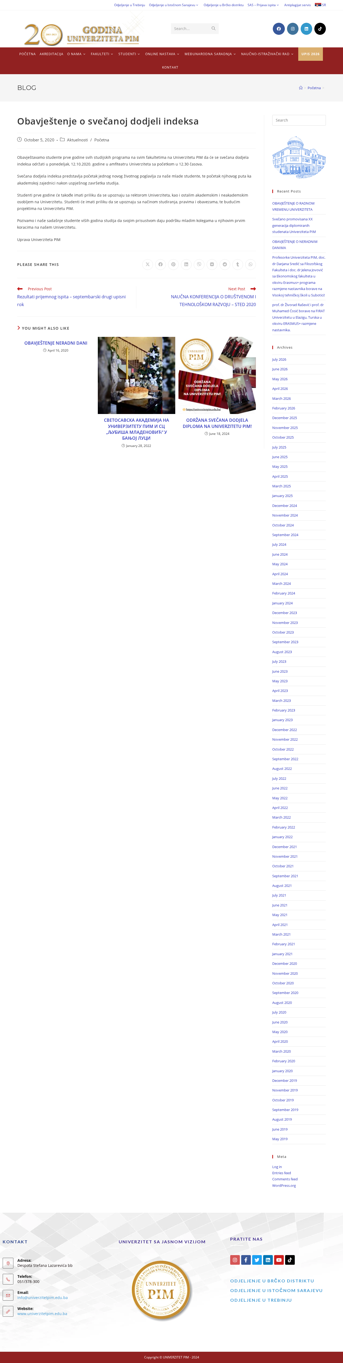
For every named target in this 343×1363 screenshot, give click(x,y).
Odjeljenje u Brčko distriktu (224, 5)
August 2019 (282, 1119)
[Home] (301, 87)
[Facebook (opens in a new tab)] (279, 29)
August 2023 (282, 651)
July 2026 (279, 359)
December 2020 (284, 963)
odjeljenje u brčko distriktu (272, 1280)
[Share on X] (147, 264)
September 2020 (285, 992)
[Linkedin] (268, 1260)
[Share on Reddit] (224, 264)
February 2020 (283, 1061)
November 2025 (285, 427)
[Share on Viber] (199, 264)
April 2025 (280, 476)
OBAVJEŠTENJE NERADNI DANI (55, 343)
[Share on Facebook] (160, 264)
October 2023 (283, 632)
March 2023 (281, 700)
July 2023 (279, 661)
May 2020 (280, 1031)
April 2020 (280, 1041)
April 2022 (280, 807)
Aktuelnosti (77, 139)
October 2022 (283, 749)
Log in (277, 1166)
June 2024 (280, 554)
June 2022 (280, 788)
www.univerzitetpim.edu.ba (42, 1313)
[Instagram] (235, 1260)
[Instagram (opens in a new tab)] (293, 29)
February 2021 (283, 944)
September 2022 (285, 758)
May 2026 (280, 378)
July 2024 (279, 544)
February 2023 (283, 710)
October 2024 (283, 525)
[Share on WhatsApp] (250, 264)
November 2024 (285, 515)
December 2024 (284, 505)
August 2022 (282, 768)
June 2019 (280, 1129)
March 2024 (281, 583)
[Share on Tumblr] (237, 264)
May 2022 (280, 798)
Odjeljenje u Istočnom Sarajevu (172, 5)
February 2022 (283, 827)
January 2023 (282, 719)
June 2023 (280, 671)
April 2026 (280, 388)
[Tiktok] (290, 1260)
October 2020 (283, 983)
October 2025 (283, 437)
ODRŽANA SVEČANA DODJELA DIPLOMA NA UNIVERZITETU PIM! (217, 423)
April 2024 (280, 573)
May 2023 (280, 681)
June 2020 (280, 1022)
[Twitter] (257, 1260)
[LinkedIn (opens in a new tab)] (306, 29)
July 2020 (279, 1012)
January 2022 (282, 836)
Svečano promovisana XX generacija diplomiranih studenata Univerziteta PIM (294, 225)
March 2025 (281, 486)
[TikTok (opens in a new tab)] (320, 29)
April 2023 (280, 690)
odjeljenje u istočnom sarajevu (276, 1290)
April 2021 (280, 924)
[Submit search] (213, 28)
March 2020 (281, 1051)
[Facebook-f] (246, 1260)
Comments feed (285, 1179)
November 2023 (285, 622)
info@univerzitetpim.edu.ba (42, 1297)
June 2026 (280, 369)
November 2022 (285, 739)
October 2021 (283, 866)
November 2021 (285, 856)
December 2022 (284, 729)
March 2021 (281, 934)
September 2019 (285, 1109)
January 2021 (282, 953)
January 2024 (282, 603)
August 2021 (282, 885)
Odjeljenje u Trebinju (129, 5)
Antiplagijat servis (297, 5)
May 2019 (280, 1138)
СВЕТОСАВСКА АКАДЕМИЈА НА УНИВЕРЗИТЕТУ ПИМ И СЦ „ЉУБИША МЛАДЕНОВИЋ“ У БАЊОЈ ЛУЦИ (136, 429)
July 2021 (279, 895)
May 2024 (280, 564)
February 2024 (283, 593)
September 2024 (285, 534)
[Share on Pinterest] (173, 264)
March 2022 (281, 817)
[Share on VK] (212, 264)
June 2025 (280, 456)
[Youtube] (279, 1260)
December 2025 (284, 417)
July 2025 (279, 447)
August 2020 (282, 1002)
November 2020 (285, 973)
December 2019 (284, 1080)
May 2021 (280, 914)
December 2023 (284, 612)
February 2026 (283, 408)
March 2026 (281, 398)
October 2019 (283, 1100)
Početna (101, 139)
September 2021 (285, 875)
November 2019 (285, 1090)
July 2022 (279, 778)
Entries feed (281, 1172)
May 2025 (280, 466)
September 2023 (285, 641)
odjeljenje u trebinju (261, 1299)
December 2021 (284, 846)
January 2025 (282, 495)
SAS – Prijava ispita (262, 5)
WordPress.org (284, 1185)
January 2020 (282, 1070)
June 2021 (280, 905)
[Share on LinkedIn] (186, 264)
